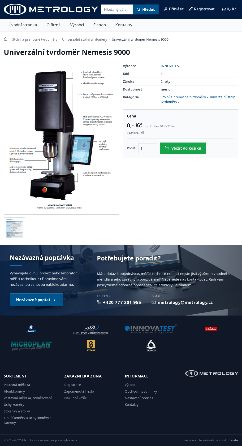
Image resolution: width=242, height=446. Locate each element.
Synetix (233, 440)
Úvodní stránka (23, 24)
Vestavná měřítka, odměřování (28, 398)
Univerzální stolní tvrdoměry (84, 39)
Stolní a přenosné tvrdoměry (34, 39)
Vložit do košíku (186, 148)
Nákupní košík (75, 398)
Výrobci (77, 24)
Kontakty (123, 24)
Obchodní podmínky (141, 391)
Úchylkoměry (14, 404)
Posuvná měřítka (17, 384)
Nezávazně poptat (33, 299)
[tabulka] (14, 228)
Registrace (72, 384)
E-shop (99, 24)
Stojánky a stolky (17, 411)
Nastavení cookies (139, 398)
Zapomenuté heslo (79, 391)
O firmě (54, 24)
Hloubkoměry (14, 391)
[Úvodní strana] (6, 39)
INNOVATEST (171, 66)
